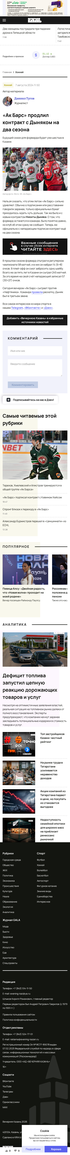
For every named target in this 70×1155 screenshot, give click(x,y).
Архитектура (9, 957)
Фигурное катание (47, 885)
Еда (5, 952)
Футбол (41, 859)
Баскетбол (42, 875)
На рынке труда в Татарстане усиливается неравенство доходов (51, 770)
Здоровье (8, 936)
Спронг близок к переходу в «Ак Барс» (26, 509)
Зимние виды (44, 891)
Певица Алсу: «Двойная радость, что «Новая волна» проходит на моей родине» (24, 592)
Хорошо (56, 1149)
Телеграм (8, 1091)
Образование (10, 901)
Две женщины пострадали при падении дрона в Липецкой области (26, 30)
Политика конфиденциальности (20, 1019)
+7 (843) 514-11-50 (22, 988)
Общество (8, 865)
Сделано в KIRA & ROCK (15, 1137)
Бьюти (6, 931)
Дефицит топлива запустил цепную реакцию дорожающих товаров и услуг (30, 686)
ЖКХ (5, 870)
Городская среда (12, 859)
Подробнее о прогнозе (13, 56)
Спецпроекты (10, 963)
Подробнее (33, 1149)
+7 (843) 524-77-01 (23, 1034)
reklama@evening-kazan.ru (24, 1039)
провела (37, 292)
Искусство (8, 947)
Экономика (9, 880)
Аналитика (15, 624)
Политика (8, 875)
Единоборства (44, 896)
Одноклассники (11, 1102)
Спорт (41, 853)
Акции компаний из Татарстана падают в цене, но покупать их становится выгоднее (53, 799)
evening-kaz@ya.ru (20, 993)
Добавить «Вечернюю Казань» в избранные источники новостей (35, 320)
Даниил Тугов (24, 98)
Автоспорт (43, 880)
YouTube (7, 1086)
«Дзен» (48, 307)
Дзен (5, 1096)
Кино (5, 942)
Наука (6, 896)
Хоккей (19, 72)
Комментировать (23, 385)
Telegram (17, 307)
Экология (8, 906)
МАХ (5, 1107)
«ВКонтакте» (32, 307)
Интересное (43, 901)
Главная (7, 72)
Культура (7, 891)
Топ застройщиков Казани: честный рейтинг (52, 738)
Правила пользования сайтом (19, 1014)
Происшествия (11, 885)
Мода (5, 926)
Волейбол (42, 870)
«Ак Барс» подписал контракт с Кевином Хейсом (32, 497)
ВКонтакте (8, 1081)
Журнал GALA (11, 920)
